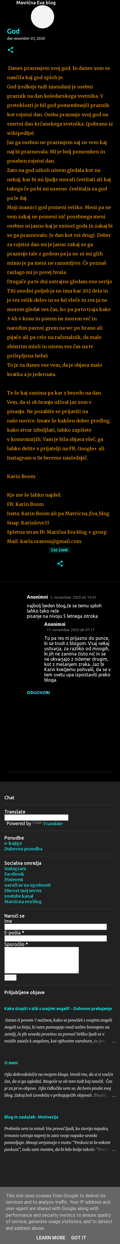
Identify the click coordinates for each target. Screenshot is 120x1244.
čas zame (59, 550)
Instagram (15, 868)
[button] (10, 50)
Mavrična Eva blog (36, 2)
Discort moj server (23, 890)
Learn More (50, 1238)
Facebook (14, 874)
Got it (78, 1238)
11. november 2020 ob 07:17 (70, 630)
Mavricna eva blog (23, 901)
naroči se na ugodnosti (27, 885)
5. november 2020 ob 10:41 (73, 597)
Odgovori (38, 692)
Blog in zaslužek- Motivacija (31, 1117)
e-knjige (13, 843)
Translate (53, 823)
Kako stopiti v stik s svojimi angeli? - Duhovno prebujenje (58, 1008)
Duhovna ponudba (23, 848)
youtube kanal (18, 896)
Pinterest (13, 879)
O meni (11, 1062)
